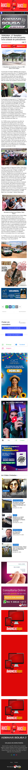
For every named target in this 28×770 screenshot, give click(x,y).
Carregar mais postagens (13, 334)
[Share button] (20, 306)
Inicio (11, 762)
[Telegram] (13, 306)
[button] (26, 31)
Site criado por (10, 766)
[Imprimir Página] (16, 306)
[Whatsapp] (6, 306)
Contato (16, 762)
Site (9, 440)
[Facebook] (10, 306)
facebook (22, 344)
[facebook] (24, 13)
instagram (8, 348)
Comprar (22, 440)
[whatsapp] (22, 13)
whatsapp (8, 344)
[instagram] (27, 13)
